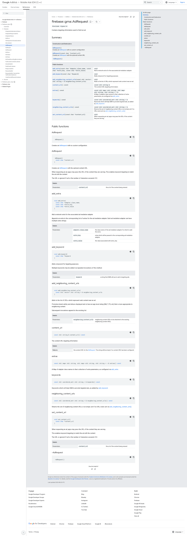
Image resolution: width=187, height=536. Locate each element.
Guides (4, 7)
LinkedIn (83, 503)
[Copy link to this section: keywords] (62, 375)
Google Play (137, 513)
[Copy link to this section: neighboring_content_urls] (77, 394)
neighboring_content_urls (62, 107)
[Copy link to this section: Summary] (64, 38)
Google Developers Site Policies (79, 479)
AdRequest (56, 48)
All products (108, 524)
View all (136, 516)
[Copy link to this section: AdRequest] (64, 132)
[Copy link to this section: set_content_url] (68, 412)
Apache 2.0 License (53, 479)
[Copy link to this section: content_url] (64, 328)
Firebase (136, 500)
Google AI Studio (139, 503)
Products (60, 17)
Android (136, 494)
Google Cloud (138, 510)
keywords (56, 100)
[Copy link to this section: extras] (59, 356)
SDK (34, 7)
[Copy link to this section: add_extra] (63, 194)
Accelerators (32, 503)
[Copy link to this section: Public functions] (71, 127)
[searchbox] (13, 13)
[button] (12, 22)
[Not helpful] (133, 16)
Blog (82, 494)
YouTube (84, 510)
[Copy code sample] (133, 137)
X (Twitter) (84, 506)
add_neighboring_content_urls (64, 79)
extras (55, 90)
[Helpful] (130, 16)
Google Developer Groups (36, 497)
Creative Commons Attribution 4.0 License (100, 477)
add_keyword (57, 74)
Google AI (98, 524)
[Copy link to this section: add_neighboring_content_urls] (81, 283)
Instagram (84, 500)
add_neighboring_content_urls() (115, 111)
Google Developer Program (37, 494)
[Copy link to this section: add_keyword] (66, 247)
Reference (26, 7)
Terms (31, 532)
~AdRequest (57, 59)
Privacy (36, 532)
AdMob (13, 2)
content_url (57, 85)
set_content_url (59, 114)
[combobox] (153, 2)
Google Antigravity (140, 506)
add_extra (56, 68)
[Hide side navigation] (23, 532)
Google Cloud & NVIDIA (35, 506)
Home (53, 17)
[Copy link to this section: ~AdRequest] (65, 453)
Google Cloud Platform (84, 524)
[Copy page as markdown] (96, 21)
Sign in (182, 2)
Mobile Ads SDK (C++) (31, 2)
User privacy (15, 7)
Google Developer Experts (36, 500)
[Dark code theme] (130, 137)
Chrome (136, 497)
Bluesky (83, 497)
